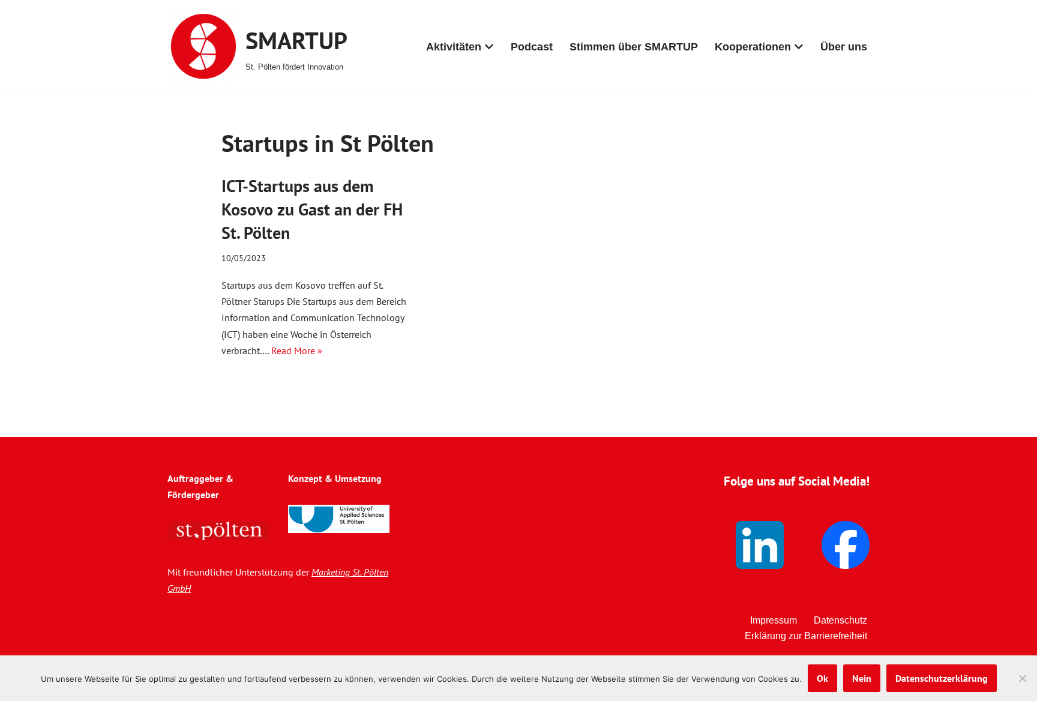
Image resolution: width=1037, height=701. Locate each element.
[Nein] (1022, 678)
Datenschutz (840, 620)
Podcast (532, 47)
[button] (489, 47)
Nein (861, 678)
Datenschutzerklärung (941, 678)
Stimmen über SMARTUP (634, 47)
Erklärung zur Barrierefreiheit (806, 636)
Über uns (843, 47)
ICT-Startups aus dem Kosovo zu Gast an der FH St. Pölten (312, 209)
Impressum (773, 620)
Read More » (296, 350)
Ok (822, 678)
